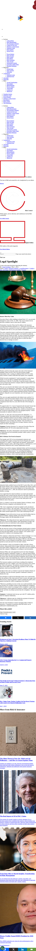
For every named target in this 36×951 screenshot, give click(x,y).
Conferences (6, 73)
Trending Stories (7, 94)
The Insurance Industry (13, 43)
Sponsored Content (12, 63)
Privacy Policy (10, 87)
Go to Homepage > (5, 945)
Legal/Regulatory (24, 268)
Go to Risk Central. (4, 218)
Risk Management (11, 42)
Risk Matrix (10, 58)
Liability (32, 268)
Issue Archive (10, 70)
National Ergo (10, 76)
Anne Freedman (6, 267)
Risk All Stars (10, 55)
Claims (6, 268)
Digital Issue (10, 69)
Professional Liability (15, 270)
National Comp (11, 48)
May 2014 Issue (4, 270)
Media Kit (9, 91)
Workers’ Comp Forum (13, 46)
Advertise (5, 78)
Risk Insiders (10, 49)
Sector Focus (10, 51)
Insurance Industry (14, 268)
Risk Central (10, 57)
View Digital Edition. (5, 249)
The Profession (7, 103)
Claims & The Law (12, 45)
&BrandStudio (10, 85)
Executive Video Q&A (13, 64)
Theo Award (10, 61)
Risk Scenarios (11, 60)
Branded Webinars (11, 66)
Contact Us (10, 90)
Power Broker (10, 54)
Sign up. (2, 183)
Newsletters (10, 84)
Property (24, 270)
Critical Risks (10, 40)
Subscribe (9, 72)
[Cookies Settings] (2, 948)
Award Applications (12, 82)
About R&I (10, 88)
